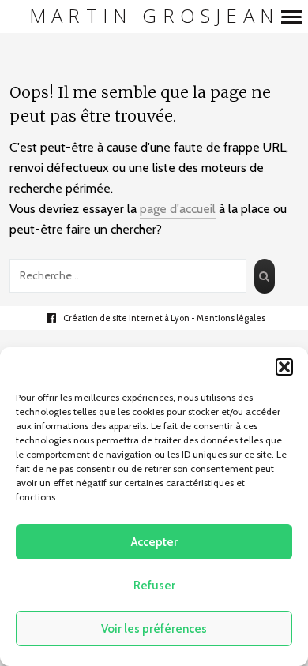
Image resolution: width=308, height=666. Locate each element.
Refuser (154, 585)
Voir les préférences (154, 629)
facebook (59, 318)
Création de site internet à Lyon (126, 318)
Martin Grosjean (154, 16)
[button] (284, 367)
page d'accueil (178, 208)
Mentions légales (231, 318)
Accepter (154, 542)
